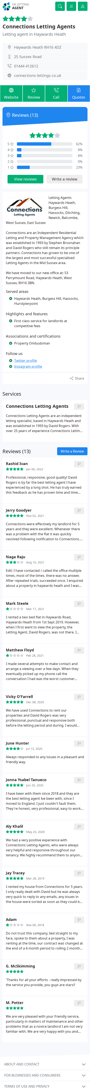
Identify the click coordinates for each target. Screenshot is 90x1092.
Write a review (64, 179)
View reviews (25, 179)
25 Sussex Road (28, 56)
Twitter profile (25, 360)
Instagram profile (28, 366)
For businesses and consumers (32, 1075)
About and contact (21, 1064)
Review (34, 97)
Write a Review (72, 451)
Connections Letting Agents (39, 26)
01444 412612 (26, 66)
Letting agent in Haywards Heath (34, 34)
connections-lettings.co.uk (37, 75)
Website (11, 97)
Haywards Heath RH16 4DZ (37, 47)
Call (56, 97)
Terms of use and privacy (26, 1086)
